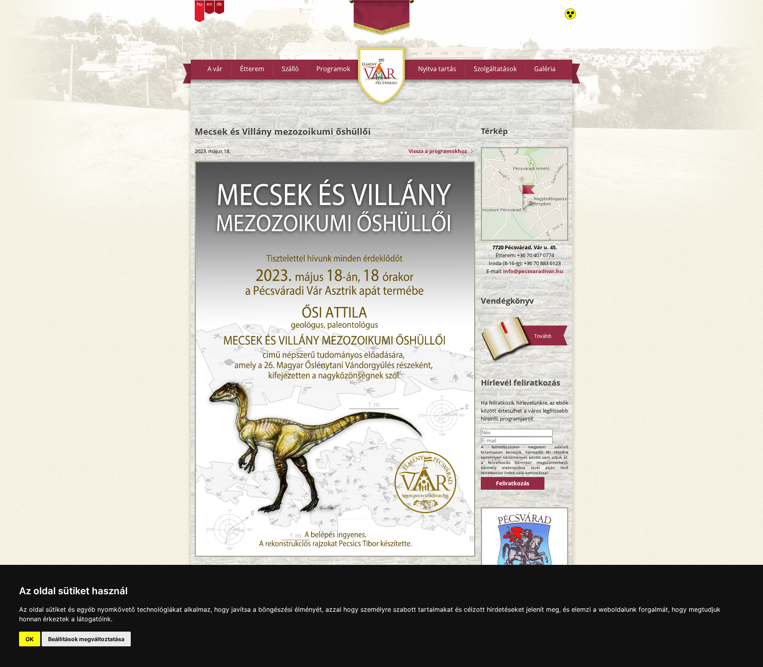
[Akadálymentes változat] (570, 14)
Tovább (543, 335)
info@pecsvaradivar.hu (533, 271)
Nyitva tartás (437, 68)
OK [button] (29, 639)
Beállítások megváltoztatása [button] (86, 639)
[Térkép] (524, 194)
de (219, 3)
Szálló (290, 68)
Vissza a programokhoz (438, 151)
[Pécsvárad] (524, 549)
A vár (215, 68)
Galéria (545, 68)
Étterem (252, 68)
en (209, 3)
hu (199, 3)
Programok (333, 68)
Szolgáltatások (495, 68)
